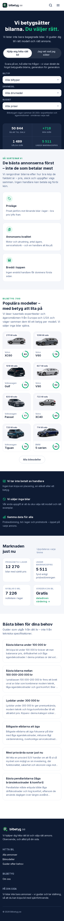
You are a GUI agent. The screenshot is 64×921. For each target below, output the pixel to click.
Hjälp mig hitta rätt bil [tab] (17, 53)
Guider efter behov (13, 863)
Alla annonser (10, 854)
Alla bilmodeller (32, 459)
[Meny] (58, 5)
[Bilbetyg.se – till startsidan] (12, 5)
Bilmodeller (9, 859)
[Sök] (50, 5)
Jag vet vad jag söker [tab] (46, 53)
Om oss (7, 879)
